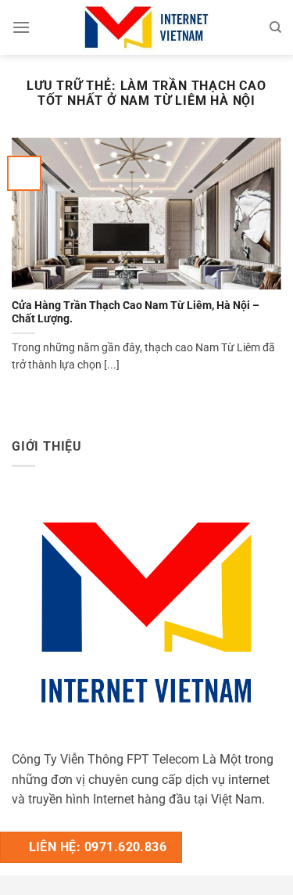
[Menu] (21, 27)
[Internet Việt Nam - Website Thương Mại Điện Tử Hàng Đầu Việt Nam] (147, 27)
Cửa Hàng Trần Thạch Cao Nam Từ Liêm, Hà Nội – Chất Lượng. (135, 312)
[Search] (275, 27)
